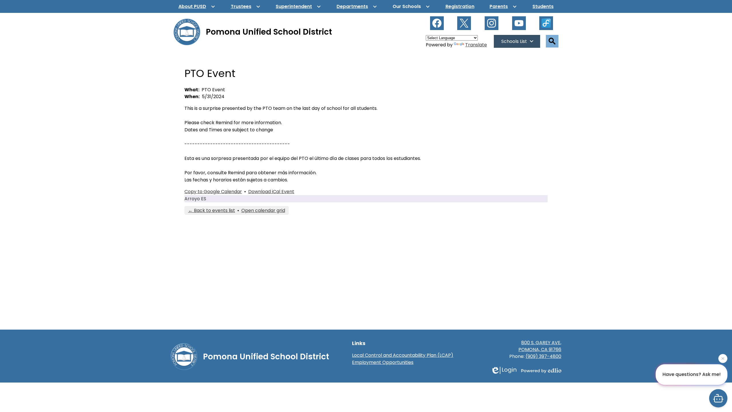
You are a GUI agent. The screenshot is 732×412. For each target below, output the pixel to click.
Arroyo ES (195, 198)
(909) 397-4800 (543, 356)
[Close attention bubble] (722, 358)
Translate (476, 44)
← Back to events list (211, 210)
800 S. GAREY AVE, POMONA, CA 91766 (539, 346)
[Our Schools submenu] (411, 6)
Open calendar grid (263, 210)
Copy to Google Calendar (213, 191)
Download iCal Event (271, 191)
